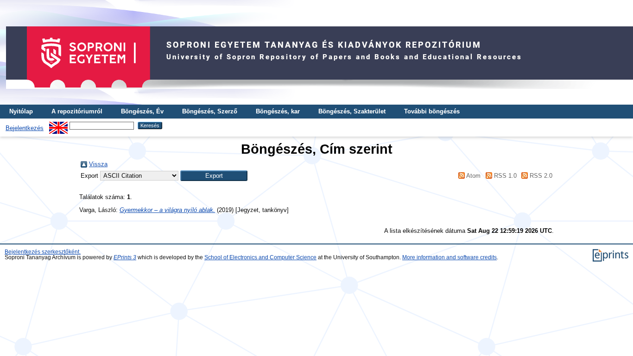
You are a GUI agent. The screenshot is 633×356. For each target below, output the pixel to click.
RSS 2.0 (540, 175)
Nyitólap (21, 111)
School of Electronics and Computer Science (260, 257)
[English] (58, 125)
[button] (213, 175)
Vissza (98, 164)
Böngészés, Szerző (209, 111)
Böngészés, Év (142, 111)
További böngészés (432, 111)
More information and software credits (449, 257)
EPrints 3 (125, 257)
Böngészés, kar (278, 111)
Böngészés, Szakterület (352, 111)
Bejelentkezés (25, 128)
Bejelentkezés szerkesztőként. (43, 252)
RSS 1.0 (504, 175)
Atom (473, 175)
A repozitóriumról (76, 111)
